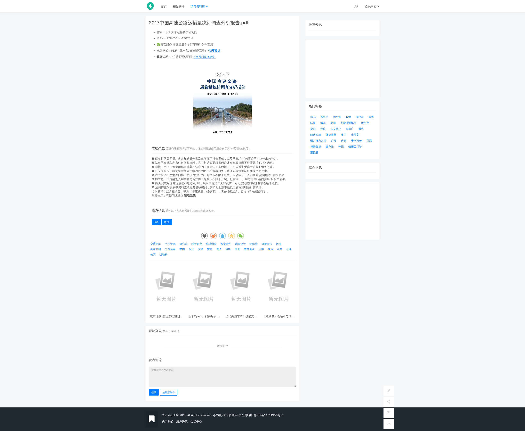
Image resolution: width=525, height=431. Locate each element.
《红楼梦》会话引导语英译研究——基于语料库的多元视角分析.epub (278, 316)
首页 (164, 6)
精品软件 (178, 6)
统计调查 (211, 243)
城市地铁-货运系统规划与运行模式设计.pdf (166, 316)
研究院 (183, 243)
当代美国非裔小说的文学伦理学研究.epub (241, 316)
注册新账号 (168, 392)
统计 (191, 249)
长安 (153, 254)
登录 (153, 392)
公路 (289, 249)
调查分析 (240, 243)
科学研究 (196, 243)
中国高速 (249, 249)
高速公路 (155, 249)
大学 (261, 249)
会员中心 (196, 421)
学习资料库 (198, 6)
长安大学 (225, 243)
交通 (200, 249)
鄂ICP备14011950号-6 (269, 415)
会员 (371, 6)
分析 (228, 249)
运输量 (254, 243)
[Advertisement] (342, 211)
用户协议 (182, 421)
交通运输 (155, 243)
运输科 (164, 254)
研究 (237, 249)
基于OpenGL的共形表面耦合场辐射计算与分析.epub (203, 316)
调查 (219, 249)
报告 (209, 249)
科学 (279, 249)
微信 (166, 222)
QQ (156, 222)
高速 (270, 249)
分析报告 (266, 243)
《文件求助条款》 (204, 56)
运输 (278, 243)
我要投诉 (214, 50)
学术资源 (170, 243)
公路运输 (170, 249)
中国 (182, 249)
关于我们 (167, 421)
